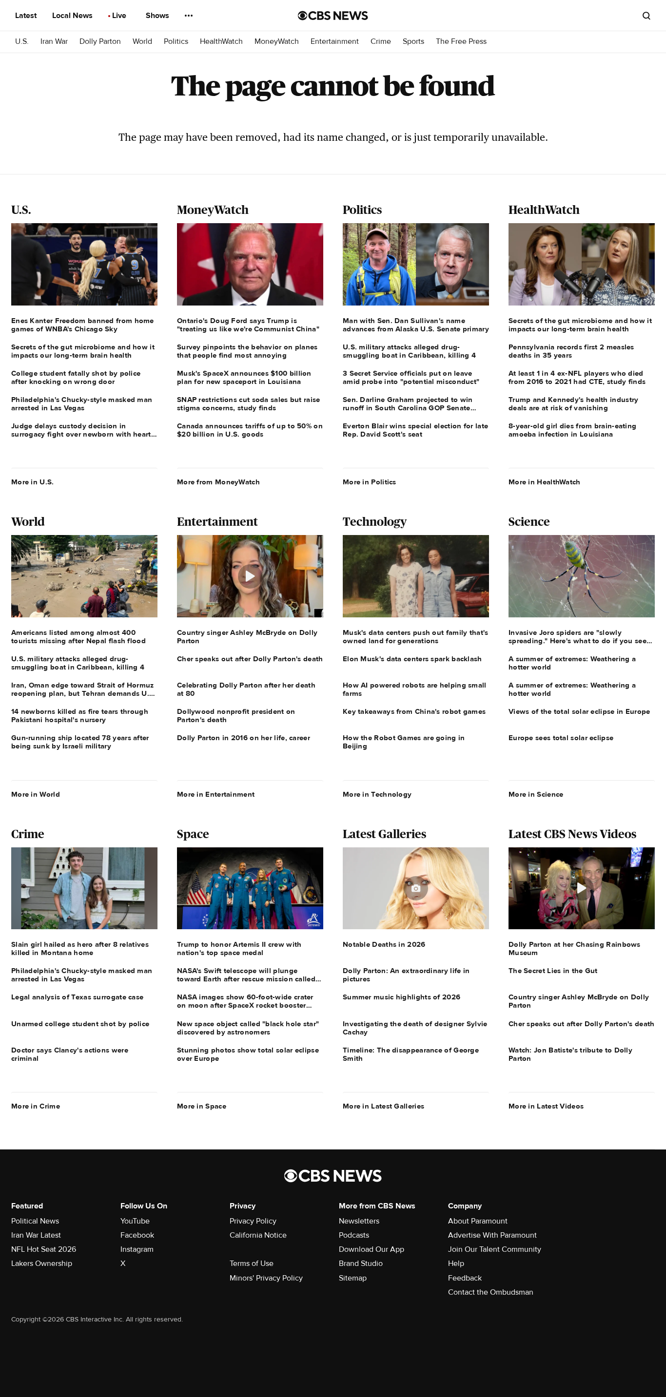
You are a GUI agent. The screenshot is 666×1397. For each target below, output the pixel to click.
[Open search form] (646, 15)
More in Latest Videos (546, 1106)
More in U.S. (32, 482)
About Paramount (478, 1221)
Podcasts (354, 1235)
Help (456, 1263)
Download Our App (371, 1249)
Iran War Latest (36, 1235)
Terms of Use (252, 1263)
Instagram (137, 1249)
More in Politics (369, 482)
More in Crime (35, 1106)
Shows (158, 15)
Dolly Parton (100, 41)
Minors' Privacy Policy (266, 1278)
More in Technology (377, 794)
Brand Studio (361, 1263)
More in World (35, 794)
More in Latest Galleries (383, 1106)
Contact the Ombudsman (490, 1292)
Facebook (137, 1235)
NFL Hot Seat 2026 (43, 1249)
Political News (35, 1221)
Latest (27, 15)
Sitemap (353, 1278)
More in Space (201, 1106)
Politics (176, 41)
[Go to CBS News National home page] (333, 15)
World (142, 41)
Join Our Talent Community (494, 1249)
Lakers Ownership (41, 1263)
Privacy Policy (253, 1221)
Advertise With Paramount (492, 1235)
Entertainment (335, 41)
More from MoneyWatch (218, 482)
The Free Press (461, 41)
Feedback (465, 1278)
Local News (73, 15)
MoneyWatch (277, 41)
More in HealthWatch (545, 482)
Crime (381, 41)
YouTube (135, 1221)
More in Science (536, 794)
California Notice (258, 1235)
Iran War (54, 41)
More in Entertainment (216, 794)
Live (120, 15)
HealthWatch (221, 41)
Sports (413, 41)
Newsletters (359, 1221)
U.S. (22, 41)
